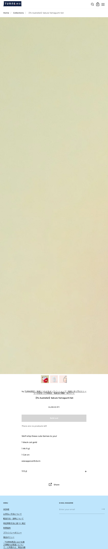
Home (6, 13)
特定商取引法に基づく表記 (14, 523)
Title (24, 471)
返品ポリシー (8, 537)
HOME (6, 509)
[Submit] (103, 510)
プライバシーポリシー (12, 533)
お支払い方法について (12, 514)
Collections (18, 13)
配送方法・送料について (13, 519)
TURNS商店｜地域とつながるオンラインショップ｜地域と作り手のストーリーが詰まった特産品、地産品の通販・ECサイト (55, 392)
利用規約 (7, 528)
